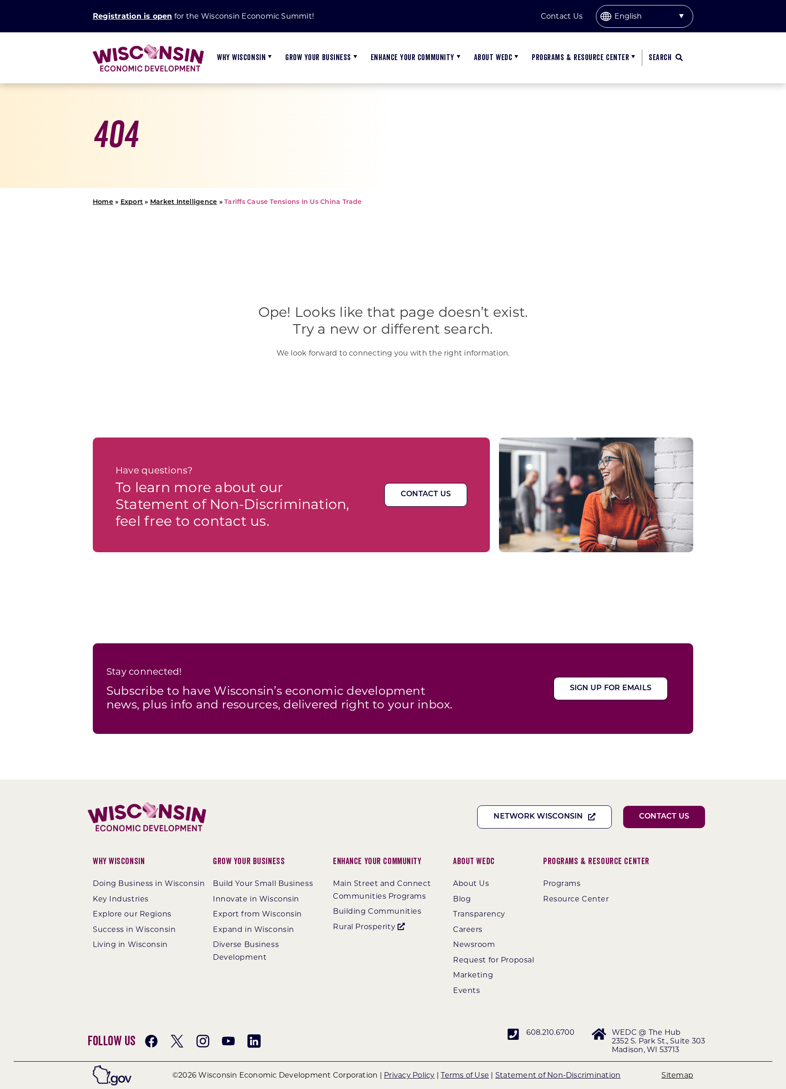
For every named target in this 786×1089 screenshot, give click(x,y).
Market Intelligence (183, 202)
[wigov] (112, 1069)
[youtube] (228, 1041)
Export (132, 202)
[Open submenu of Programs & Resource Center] (632, 57)
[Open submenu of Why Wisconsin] (269, 57)
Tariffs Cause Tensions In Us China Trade (293, 202)
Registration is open (132, 16)
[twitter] (177, 1041)
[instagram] (202, 1041)
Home (103, 202)
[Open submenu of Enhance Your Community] (457, 57)
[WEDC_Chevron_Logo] (148, 47)
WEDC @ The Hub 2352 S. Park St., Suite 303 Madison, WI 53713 (658, 1041)
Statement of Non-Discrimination (557, 1075)
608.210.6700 (550, 1032)
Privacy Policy (409, 1075)
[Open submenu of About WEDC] (515, 57)
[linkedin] (253, 1041)
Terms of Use (465, 1075)
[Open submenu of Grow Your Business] (354, 57)
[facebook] (151, 1041)
